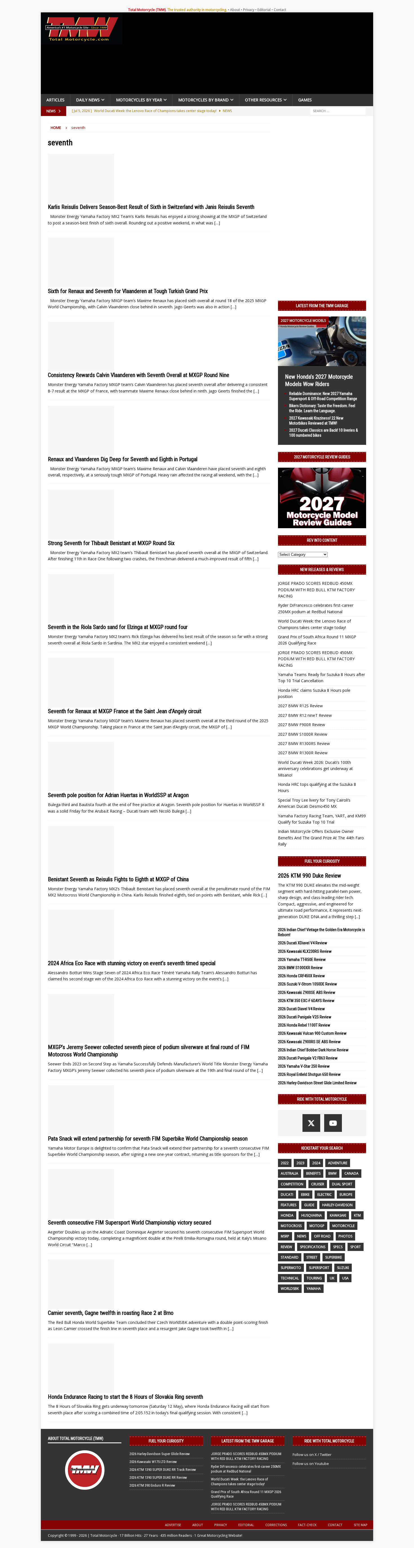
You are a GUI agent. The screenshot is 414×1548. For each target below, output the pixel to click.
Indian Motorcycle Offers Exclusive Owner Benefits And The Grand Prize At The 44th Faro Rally (321, 838)
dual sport (342, 1184)
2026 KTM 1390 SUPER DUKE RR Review (158, 1477)
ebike (305, 1194)
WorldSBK (290, 1288)
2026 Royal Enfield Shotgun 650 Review (309, 1074)
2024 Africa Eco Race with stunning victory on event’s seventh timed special (131, 963)
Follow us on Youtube (311, 1463)
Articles (55, 99)
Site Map (361, 1525)
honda (287, 1215)
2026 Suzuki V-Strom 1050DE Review (307, 984)
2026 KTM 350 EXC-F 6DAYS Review (306, 1000)
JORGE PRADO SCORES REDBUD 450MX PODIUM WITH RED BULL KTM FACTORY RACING (316, 590)
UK (332, 1278)
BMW (332, 1173)
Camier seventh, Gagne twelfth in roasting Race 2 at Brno (110, 1313)
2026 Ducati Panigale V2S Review (304, 1017)
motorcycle (343, 1225)
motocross (291, 1225)
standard (290, 1257)
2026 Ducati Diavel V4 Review (301, 1009)
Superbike (333, 1257)
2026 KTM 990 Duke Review (309, 875)
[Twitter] (311, 1123)
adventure (337, 1163)
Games (305, 99)
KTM (357, 1215)
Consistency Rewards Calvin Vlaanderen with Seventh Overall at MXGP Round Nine (138, 375)
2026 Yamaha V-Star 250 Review (304, 1066)
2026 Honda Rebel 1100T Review (304, 1025)
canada (351, 1173)
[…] (217, 223)
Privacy (248, 9)
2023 (300, 1163)
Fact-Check (307, 1525)
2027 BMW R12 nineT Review (305, 715)
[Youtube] (333, 1123)
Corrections (276, 1525)
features (288, 1205)
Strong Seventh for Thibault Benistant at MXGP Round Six (111, 543)
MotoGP (317, 1225)
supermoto (291, 1267)
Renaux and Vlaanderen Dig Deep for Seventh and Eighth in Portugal (122, 459)
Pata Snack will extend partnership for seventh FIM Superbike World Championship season (148, 1138)
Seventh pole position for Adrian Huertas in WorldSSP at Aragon (118, 795)
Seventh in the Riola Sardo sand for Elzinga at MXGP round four (118, 627)
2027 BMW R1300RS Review (304, 743)
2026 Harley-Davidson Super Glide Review (160, 1454)
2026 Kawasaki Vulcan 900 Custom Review (312, 1033)
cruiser (317, 1184)
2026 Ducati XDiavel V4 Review (302, 943)
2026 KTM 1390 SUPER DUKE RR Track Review (163, 1469)
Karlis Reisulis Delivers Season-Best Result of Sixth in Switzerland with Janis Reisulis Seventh (151, 207)
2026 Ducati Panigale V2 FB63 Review (307, 1058)
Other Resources (263, 99)
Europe (346, 1194)
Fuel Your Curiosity (322, 861)
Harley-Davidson (337, 1205)
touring (314, 1278)
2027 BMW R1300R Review (303, 752)
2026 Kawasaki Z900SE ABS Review (306, 992)
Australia (289, 1173)
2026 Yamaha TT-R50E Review (302, 959)
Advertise (173, 1525)
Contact (280, 9)
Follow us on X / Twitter (312, 1454)
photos (345, 1236)
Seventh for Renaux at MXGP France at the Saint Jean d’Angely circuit (124, 711)
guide (309, 1205)
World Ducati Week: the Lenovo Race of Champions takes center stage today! (239, 1481)
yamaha (314, 1288)
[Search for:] (338, 110)
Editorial (264, 9)
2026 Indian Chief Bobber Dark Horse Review (313, 1050)
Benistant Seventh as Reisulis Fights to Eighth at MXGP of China (118, 879)
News (301, 1236)
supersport (319, 1267)
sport (355, 1246)
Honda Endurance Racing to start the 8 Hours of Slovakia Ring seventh (125, 1396)
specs (337, 1246)
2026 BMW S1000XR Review (300, 967)
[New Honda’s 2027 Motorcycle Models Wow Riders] (322, 362)
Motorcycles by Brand (203, 99)
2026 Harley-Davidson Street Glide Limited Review (317, 1083)
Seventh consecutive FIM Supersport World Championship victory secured (129, 1222)
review (286, 1246)
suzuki (343, 1267)
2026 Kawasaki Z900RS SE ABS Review (309, 1042)
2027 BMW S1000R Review (302, 734)
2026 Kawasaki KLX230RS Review (304, 951)
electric (324, 1194)
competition (292, 1184)
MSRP (285, 1236)
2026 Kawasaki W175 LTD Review (153, 1462)
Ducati (287, 1194)
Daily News (88, 99)
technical (290, 1278)
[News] (81, 179)
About (235, 9)
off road (322, 1236)
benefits (313, 1173)
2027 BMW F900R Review (301, 724)
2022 (285, 1163)
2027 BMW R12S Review (300, 705)
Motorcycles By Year (139, 99)
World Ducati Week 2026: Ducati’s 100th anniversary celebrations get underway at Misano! (315, 769)
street (311, 1257)
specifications (312, 1246)
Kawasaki (338, 1215)
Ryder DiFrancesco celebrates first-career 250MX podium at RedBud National (246, 1468)
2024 (316, 1163)
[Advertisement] (249, 54)
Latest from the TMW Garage (322, 306)
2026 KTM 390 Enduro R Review (152, 1485)
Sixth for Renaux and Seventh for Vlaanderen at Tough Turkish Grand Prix (128, 291)
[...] (357, 916)
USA (345, 1278)
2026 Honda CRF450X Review (301, 976)
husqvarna (311, 1215)
